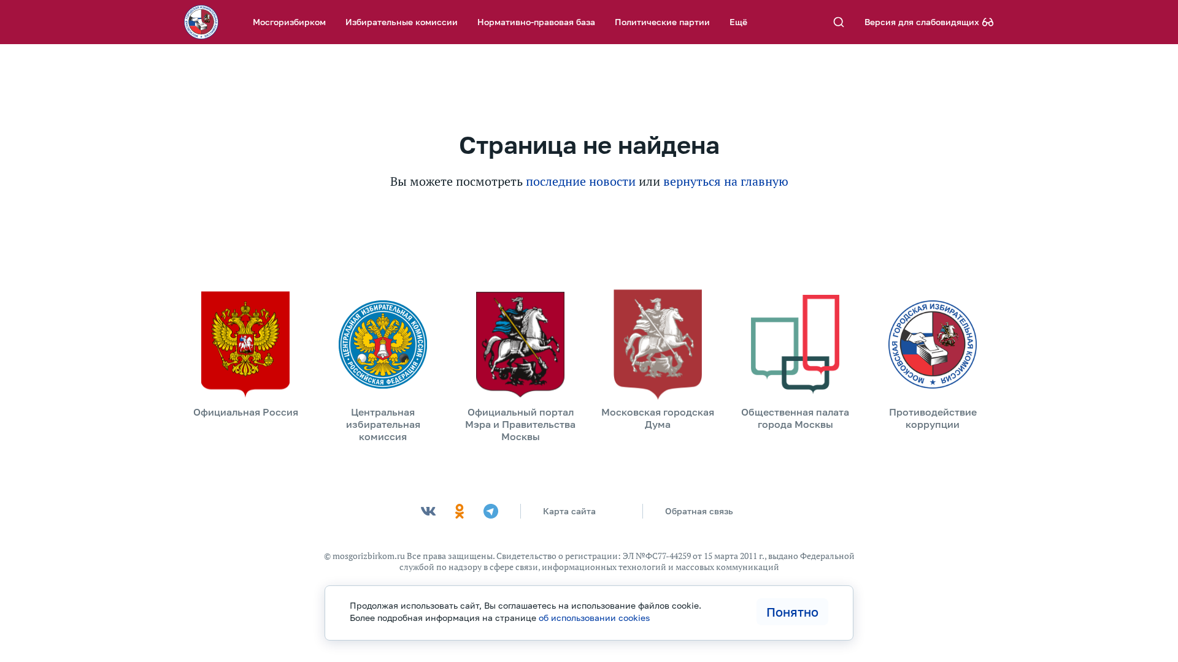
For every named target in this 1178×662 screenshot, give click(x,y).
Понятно (792, 611)
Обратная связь (699, 511)
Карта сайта (569, 511)
